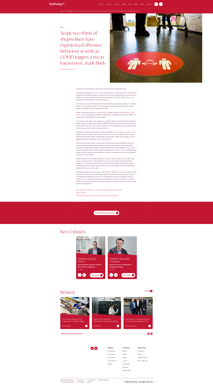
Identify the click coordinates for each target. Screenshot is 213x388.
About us (140, 354)
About (130, 4)
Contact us (141, 351)
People (136, 4)
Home (61, 11)
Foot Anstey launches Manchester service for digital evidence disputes (105, 321)
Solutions (116, 4)
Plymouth (125, 367)
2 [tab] (92, 334)
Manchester (126, 364)
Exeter (125, 357)
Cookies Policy (91, 380)
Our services (112, 354)
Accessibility (81, 382)
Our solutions (112, 361)
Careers (142, 4)
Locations (149, 4)
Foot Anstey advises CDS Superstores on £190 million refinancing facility (73, 321)
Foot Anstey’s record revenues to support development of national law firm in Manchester (137, 321)
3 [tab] (113, 334)
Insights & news (142, 357)
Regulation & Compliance (67, 380)
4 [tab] (135, 334)
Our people (111, 357)
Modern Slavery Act (104, 380)
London (125, 361)
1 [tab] (71, 334)
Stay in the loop (142, 361)
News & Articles (70, 11)
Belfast (125, 351)
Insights (124, 4)
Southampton (127, 370)
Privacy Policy (80, 380)
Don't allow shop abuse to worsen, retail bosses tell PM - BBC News (97, 195)
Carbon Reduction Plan (68, 382)
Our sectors (111, 351)
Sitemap (89, 382)
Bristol (125, 354)
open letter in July (102, 112)
